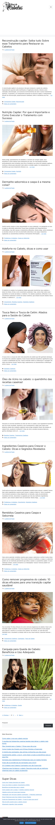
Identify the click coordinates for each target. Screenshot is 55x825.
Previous (5, 715)
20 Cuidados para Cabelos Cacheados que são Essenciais (21, 765)
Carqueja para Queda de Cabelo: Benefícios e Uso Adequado (21, 651)
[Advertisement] (27, 25)
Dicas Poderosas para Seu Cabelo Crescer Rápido (16, 797)
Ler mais (32, 167)
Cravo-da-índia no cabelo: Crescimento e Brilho (16, 785)
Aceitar (21, 822)
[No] (53, 821)
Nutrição (18, 171)
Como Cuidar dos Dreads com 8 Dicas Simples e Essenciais (22, 749)
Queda (20, 705)
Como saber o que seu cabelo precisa (15, 738)
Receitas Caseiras (17, 302)
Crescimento (7, 302)
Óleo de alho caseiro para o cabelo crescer (14, 802)
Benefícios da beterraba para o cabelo (13, 787)
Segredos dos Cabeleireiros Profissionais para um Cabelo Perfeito (24, 760)
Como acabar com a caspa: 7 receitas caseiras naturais (18, 789)
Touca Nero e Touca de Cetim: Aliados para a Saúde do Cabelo (24, 314)
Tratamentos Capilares (21, 435)
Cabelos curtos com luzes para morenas (13, 792)
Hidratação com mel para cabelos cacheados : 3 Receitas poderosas (22, 794)
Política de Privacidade (30, 822)
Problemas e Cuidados (10, 238)
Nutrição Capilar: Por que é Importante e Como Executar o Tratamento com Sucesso (26, 115)
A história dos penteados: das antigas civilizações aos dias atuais (24, 752)
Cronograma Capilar (9, 101)
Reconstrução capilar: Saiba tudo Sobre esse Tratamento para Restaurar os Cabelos (25, 43)
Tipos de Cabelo (30, 638)
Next (21, 715)
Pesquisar (5, 722)
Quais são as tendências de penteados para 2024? (19, 763)
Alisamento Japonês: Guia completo (12, 804)
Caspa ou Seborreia (23, 238)
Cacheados (21, 638)
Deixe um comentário (10, 104)
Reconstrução (20, 101)
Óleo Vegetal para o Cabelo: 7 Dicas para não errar (19, 746)
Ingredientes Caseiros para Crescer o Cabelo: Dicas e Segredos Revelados (24, 447)
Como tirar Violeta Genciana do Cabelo (13, 782)
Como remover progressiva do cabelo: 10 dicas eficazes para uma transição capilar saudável (26, 582)
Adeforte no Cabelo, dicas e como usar (25, 248)
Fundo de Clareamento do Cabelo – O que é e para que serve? (20, 799)
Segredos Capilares (28, 302)
